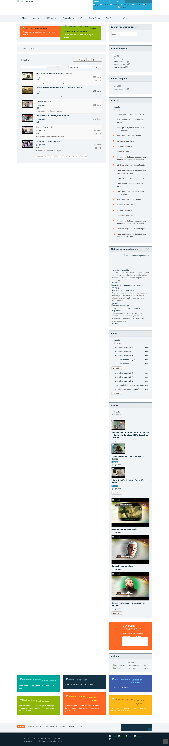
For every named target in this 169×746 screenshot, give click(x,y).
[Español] (136, 5)
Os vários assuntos (120, 67)
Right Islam (41, 77)
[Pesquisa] (49, 66)
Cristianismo (118, 59)
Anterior (39, 157)
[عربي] (96, 5)
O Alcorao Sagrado (139, 702)
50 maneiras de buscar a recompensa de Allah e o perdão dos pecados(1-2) (131, 158)
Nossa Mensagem (67, 726)
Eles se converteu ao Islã (122, 64)
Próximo (84, 157)
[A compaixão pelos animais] (130, 512)
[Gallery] (94, 60)
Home (25, 48)
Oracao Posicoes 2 (44, 127)
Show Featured (80, 60)
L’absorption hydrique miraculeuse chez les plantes (130, 129)
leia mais (115, 283)
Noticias (80, 726)
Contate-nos (105, 1)
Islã (38, 80)
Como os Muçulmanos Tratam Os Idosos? (130, 121)
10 (77, 157)
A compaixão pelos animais (124, 529)
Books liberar (49, 680)
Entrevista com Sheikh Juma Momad (52, 115)
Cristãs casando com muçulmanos (130, 114)
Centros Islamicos (93, 699)
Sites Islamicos (51, 726)
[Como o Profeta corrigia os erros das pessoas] (130, 586)
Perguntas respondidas (121, 270)
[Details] (89, 60)
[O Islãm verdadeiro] (25, 1)
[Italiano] (146, 5)
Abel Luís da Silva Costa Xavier (129, 135)
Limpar (57, 67)
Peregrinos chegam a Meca (48, 141)
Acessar (118, 1)
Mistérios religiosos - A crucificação (131, 165)
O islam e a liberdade (125, 152)
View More (116, 493)
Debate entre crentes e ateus (123, 290)
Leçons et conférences (121, 89)
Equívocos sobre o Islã (121, 61)
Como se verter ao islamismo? (80, 30)
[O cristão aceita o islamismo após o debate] (118, 448)
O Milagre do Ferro (124, 146)
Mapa (96, 1)
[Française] (114, 5)
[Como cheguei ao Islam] (130, 549)
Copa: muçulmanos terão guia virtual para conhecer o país (131, 171)
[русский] (122, 7)
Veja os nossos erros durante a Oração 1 (54, 73)
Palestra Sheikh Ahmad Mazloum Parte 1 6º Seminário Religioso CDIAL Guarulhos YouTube (130, 435)
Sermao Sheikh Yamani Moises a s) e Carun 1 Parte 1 (59, 87)
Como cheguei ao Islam (122, 566)
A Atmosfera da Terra (125, 141)
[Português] (125, 5)
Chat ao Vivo (42, 701)
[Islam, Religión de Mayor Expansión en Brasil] (118, 472)
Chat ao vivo (40, 28)
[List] (99, 60)
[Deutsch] (104, 5)
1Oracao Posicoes (44, 101)
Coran (117, 86)
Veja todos (116, 368)
